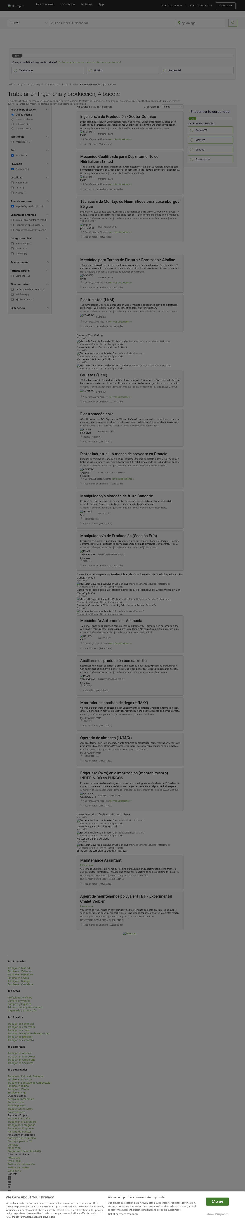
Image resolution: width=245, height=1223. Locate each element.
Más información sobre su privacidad (33, 1217)
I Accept (217, 1201)
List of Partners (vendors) (123, 1214)
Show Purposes (217, 1214)
